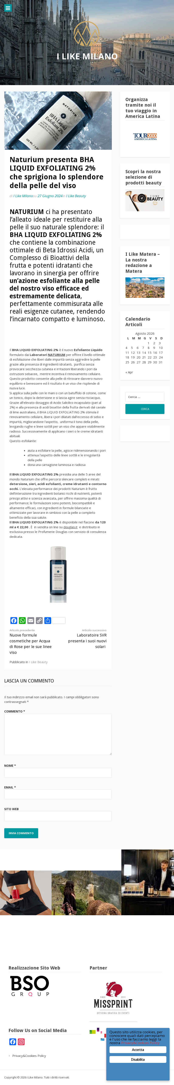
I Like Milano (87, 56)
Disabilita (138, 1059)
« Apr (129, 372)
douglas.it (70, 527)
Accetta (138, 1049)
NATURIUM (56, 355)
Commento (14, 711)
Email (10, 787)
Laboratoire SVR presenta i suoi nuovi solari (87, 638)
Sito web (11, 809)
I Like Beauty (76, 195)
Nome (10, 766)
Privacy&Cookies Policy (29, 1056)
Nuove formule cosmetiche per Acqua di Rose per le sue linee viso (31, 641)
